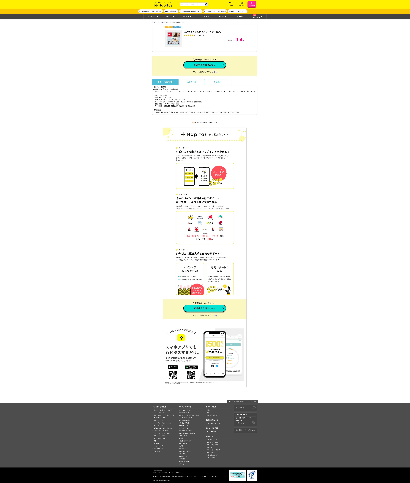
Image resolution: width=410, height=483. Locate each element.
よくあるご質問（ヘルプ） (243, 418)
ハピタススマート (212, 439)
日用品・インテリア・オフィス (163, 428)
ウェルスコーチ (162, 472)
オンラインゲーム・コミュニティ (189, 415)
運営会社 (193, 476)
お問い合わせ (240, 420)
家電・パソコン (158, 420)
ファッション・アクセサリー (162, 430)
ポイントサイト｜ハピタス (158, 22)
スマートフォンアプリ (213, 450)
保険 (181, 438)
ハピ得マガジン (211, 457)
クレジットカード (185, 428)
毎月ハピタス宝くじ (212, 442)
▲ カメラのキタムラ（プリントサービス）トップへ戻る (242, 401)
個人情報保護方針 (165, 476)
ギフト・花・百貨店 (159, 435)
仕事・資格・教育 (185, 420)
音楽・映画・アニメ (186, 418)
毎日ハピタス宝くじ (212, 444)
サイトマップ (213, 476)
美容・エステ (184, 425)
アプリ (182, 464)
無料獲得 (182, 453)
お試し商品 (157, 451)
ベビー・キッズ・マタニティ (162, 433)
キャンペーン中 (184, 461)
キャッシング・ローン (186, 430)
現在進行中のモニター (213, 415)
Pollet (154, 472)
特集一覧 (209, 447)
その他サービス (184, 443)
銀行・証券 (183, 435)
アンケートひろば (212, 431)
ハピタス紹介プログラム (214, 423)
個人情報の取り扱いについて (180, 476)
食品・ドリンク (158, 425)
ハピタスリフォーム (175, 472)
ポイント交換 (240, 407)
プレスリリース (202, 476)
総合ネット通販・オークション (163, 410)
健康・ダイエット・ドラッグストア (164, 415)
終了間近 (156, 443)
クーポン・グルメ (185, 410)
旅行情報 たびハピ (212, 455)
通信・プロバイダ (185, 441)
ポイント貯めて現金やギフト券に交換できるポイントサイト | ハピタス (163, 4)
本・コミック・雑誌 (159, 418)
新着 (155, 441)
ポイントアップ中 (159, 446)
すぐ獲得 (182, 459)
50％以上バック (158, 448)
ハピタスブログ (240, 423)
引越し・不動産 (184, 423)
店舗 (208, 410)
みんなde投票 (211, 452)
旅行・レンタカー (185, 412)
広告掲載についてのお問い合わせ (245, 430)
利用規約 (155, 476)
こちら (214, 72)
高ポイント (183, 456)
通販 (208, 412)
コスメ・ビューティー (160, 412)
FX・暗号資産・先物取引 (187, 433)
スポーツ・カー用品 (159, 438)
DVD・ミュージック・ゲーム (162, 423)
